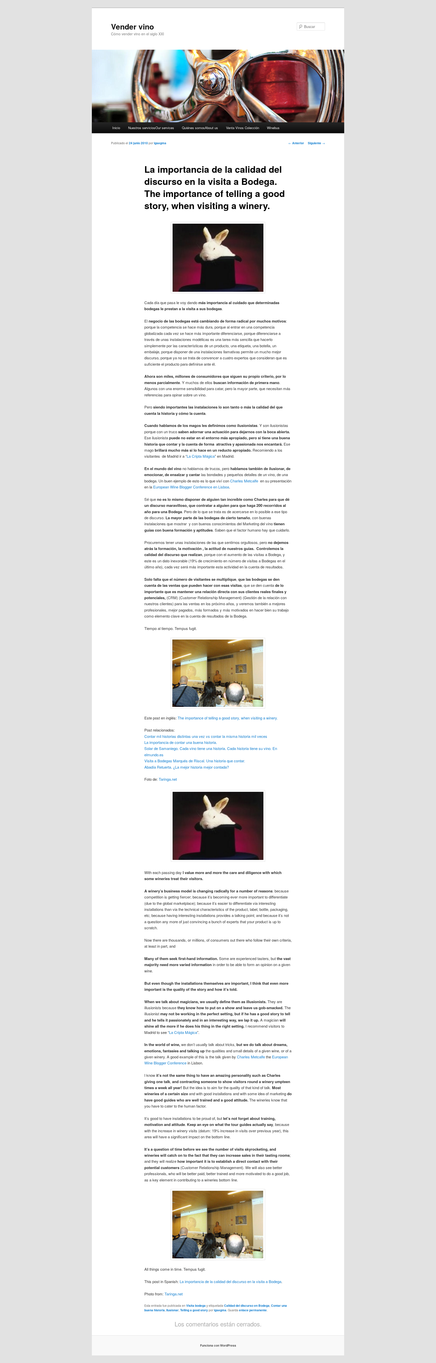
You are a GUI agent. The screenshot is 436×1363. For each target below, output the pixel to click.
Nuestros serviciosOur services (151, 127)
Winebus (273, 127)
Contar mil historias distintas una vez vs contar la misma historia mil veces (205, 736)
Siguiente (316, 143)
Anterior (296, 143)
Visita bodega (196, 1305)
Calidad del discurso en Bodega (246, 1305)
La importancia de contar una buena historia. (180, 742)
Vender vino (132, 26)
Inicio (116, 127)
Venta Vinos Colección (242, 127)
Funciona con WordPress (218, 1345)
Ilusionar (172, 1310)
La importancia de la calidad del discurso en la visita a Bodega (230, 1281)
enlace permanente (253, 1310)
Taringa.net (168, 779)
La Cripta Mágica (201, 456)
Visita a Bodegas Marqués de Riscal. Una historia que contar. (194, 760)
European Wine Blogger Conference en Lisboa (190, 486)
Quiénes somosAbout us (200, 127)
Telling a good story (194, 1310)
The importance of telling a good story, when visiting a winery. (228, 717)
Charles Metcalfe (244, 480)
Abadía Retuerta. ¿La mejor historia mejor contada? (186, 767)
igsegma (160, 143)
